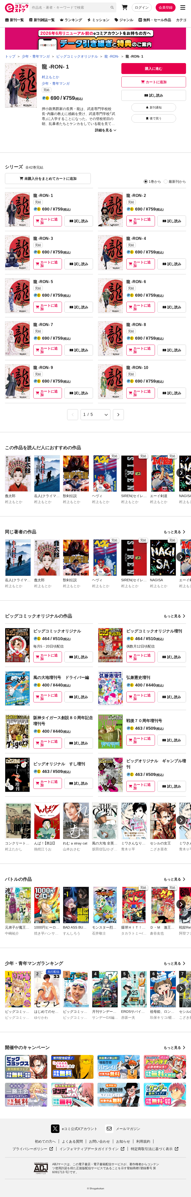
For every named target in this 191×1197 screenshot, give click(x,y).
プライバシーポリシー (32, 1149)
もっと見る (172, 532)
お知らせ (123, 1141)
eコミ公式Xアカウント (75, 1130)
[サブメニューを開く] (183, 7)
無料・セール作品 (157, 20)
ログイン (142, 7)
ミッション (100, 20)
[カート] (124, 7)
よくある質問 (72, 1141)
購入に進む (153, 69)
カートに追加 (156, 82)
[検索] (112, 7)
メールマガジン (128, 1129)
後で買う (156, 118)
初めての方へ (45, 1141)
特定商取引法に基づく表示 (155, 1149)
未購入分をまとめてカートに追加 (50, 179)
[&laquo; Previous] (72, 414)
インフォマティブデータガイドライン (89, 1149)
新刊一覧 (17, 20)
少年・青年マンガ (56, 83)
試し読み (156, 95)
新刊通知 (156, 107)
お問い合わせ (99, 1141)
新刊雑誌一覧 (44, 20)
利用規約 (143, 1141)
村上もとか (50, 77)
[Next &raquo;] (118, 414)
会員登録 (166, 7)
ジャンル (126, 20)
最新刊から (177, 181)
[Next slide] (181, 473)
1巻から (155, 181)
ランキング (73, 20)
